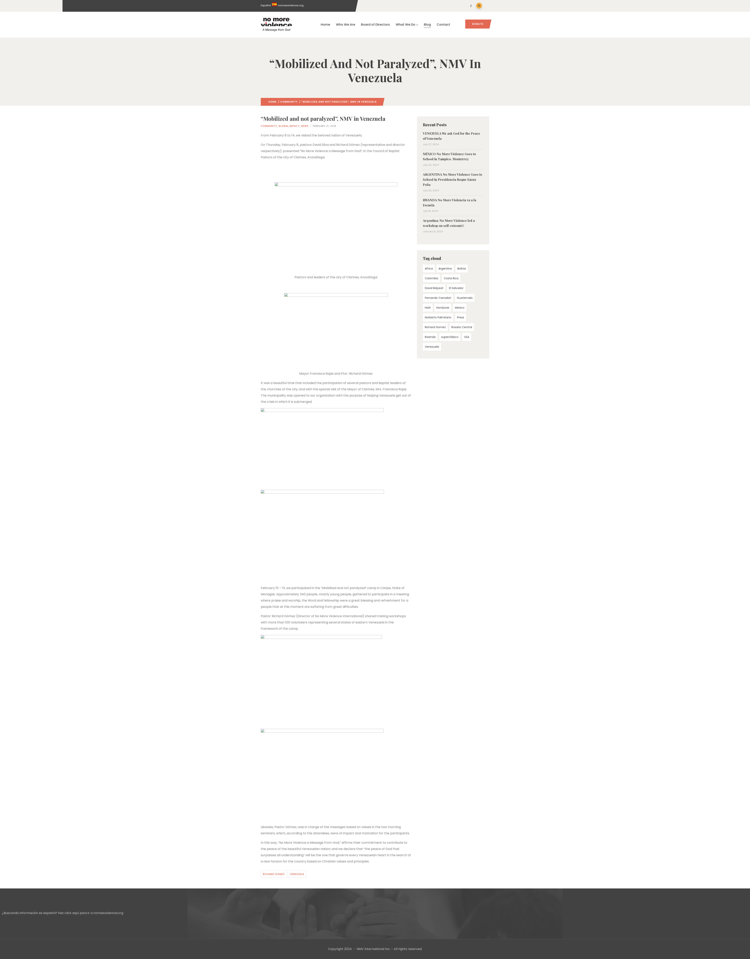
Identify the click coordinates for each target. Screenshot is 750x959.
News (304, 126)
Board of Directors (375, 24)
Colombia (431, 278)
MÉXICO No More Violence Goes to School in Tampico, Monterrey (449, 156)
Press (460, 317)
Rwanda (430, 337)
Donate (477, 24)
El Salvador (456, 288)
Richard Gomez (274, 874)
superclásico (449, 337)
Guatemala (464, 298)
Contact (443, 24)
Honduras (442, 308)
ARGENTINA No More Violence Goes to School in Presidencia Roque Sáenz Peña (452, 179)
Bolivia (461, 268)
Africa (429, 268)
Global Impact (289, 126)
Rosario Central (461, 327)
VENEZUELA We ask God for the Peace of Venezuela (451, 136)
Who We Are (345, 24)
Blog (427, 24)
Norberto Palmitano (438, 317)
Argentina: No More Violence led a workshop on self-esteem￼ (449, 223)
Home (325, 24)
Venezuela (297, 874)
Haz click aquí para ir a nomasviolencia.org (90, 913)
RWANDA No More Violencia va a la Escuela (449, 202)
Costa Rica (451, 278)
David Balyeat (434, 288)
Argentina (445, 268)
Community (289, 101)
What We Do (405, 24)
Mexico (459, 308)
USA (466, 337)
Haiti (428, 308)
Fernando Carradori (438, 298)
